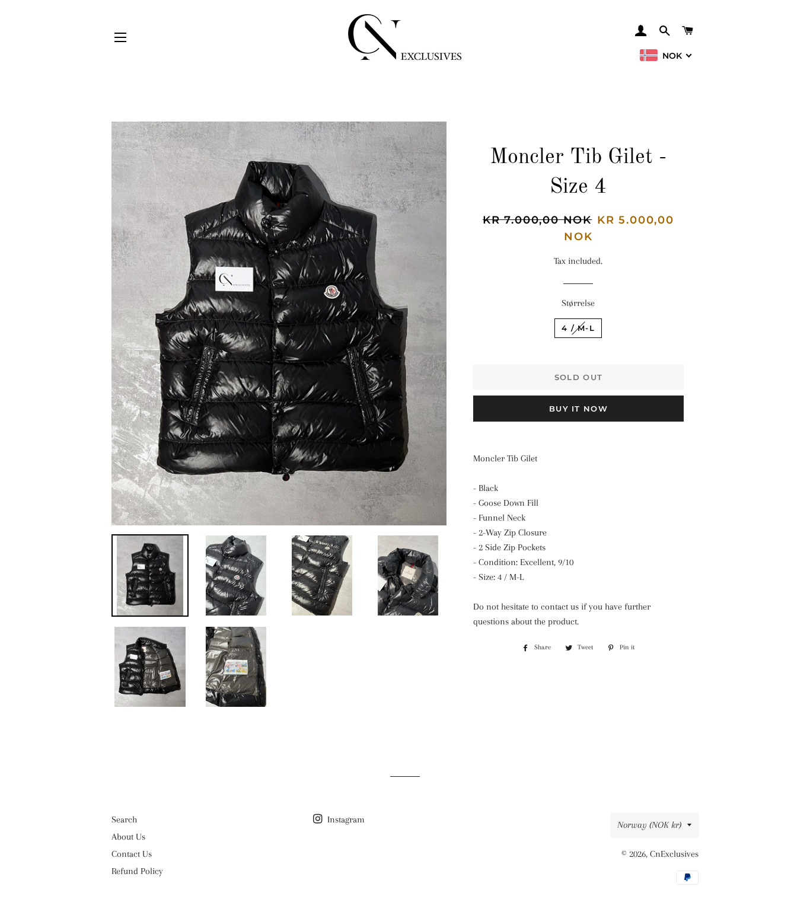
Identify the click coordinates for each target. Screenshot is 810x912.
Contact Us (131, 854)
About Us (128, 836)
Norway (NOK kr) (649, 824)
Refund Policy (137, 871)
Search (124, 819)
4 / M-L (578, 328)
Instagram (345, 819)
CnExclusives (674, 854)
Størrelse (578, 303)
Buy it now (578, 408)
